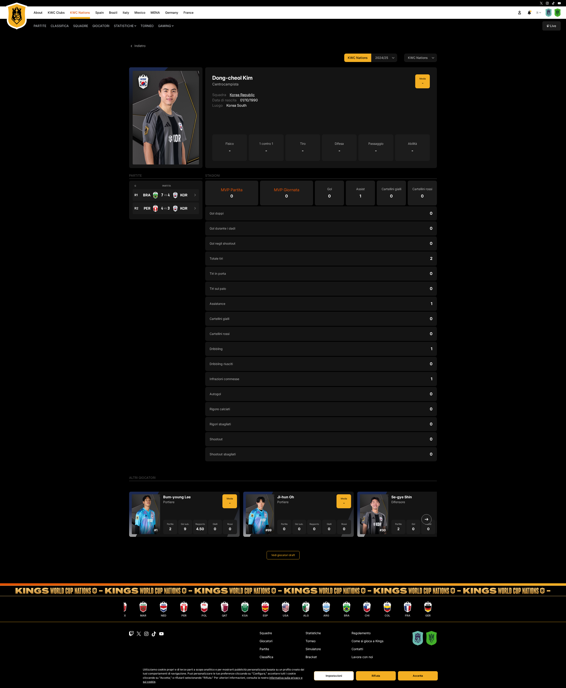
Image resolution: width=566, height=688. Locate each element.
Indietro (139, 46)
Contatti (357, 649)
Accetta (418, 675)
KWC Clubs (56, 12)
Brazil (113, 12)
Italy (126, 12)
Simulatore (313, 649)
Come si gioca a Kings (367, 641)
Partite (40, 26)
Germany (171, 12)
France (188, 12)
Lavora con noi (362, 657)
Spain (99, 12)
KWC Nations (80, 12)
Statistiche (124, 26)
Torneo (147, 26)
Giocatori (100, 26)
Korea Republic (242, 95)
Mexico (139, 12)
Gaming (164, 26)
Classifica (60, 26)
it (537, 12)
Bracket (311, 657)
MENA (155, 12)
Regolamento (361, 633)
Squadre (80, 26)
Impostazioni (334, 675)
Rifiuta (376, 675)
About (38, 12)
